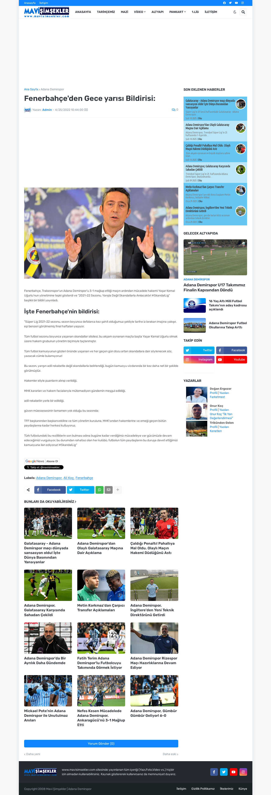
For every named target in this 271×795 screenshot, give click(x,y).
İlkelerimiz (226, 789)
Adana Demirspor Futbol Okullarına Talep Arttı (228, 325)
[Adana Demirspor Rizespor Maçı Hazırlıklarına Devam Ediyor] (154, 638)
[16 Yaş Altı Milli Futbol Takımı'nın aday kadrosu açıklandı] (195, 305)
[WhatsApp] (99, 490)
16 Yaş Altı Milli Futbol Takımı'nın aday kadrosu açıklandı (228, 305)
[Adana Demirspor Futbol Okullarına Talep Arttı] (195, 325)
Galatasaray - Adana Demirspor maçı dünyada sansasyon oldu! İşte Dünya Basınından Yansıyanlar (46, 552)
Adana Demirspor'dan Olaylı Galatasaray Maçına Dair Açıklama (100, 548)
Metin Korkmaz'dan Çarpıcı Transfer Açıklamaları (101, 607)
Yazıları (224, 393)
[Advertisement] (135, 53)
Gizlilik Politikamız (203, 789)
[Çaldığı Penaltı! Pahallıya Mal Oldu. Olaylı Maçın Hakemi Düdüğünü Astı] (154, 523)
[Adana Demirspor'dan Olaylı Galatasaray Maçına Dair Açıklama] (101, 523)
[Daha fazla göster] (118, 490)
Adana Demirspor (52, 89)
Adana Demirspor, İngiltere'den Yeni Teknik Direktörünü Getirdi (152, 610)
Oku (200, 118)
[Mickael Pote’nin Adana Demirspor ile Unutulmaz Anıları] (48, 690)
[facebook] (224, 3)
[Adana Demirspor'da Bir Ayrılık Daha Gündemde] (48, 638)
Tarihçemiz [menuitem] (106, 12)
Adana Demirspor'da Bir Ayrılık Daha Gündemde (45, 660)
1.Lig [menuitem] (195, 12)
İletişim (43, 2)
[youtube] (236, 3)
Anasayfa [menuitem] (83, 12)
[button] (234, 12)
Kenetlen (216, 431)
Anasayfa (30, 2)
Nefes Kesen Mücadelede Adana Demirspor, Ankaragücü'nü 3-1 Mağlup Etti (101, 718)
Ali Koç (69, 478)
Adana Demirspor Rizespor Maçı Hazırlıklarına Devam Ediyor (153, 663)
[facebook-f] (214, 772)
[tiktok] (199, 369)
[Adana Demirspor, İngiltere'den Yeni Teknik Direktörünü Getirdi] (154, 585)
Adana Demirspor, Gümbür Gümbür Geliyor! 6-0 (153, 713)
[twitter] (230, 3)
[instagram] (242, 3)
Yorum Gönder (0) (101, 744)
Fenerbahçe (84, 478)
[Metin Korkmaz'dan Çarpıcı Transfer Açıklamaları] (101, 585)
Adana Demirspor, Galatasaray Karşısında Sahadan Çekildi (44, 610)
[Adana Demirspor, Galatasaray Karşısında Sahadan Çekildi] (48, 585)
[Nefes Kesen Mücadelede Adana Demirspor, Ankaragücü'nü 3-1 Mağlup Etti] (101, 690)
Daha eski (169, 754)
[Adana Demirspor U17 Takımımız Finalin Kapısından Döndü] (215, 257)
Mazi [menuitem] (124, 12)
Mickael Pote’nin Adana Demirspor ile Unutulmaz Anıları (46, 715)
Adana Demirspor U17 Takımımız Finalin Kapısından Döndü (214, 287)
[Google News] (41, 463)
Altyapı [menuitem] (157, 12)
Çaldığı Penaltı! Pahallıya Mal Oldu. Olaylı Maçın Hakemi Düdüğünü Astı (152, 548)
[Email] (109, 490)
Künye (243, 789)
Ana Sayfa (31, 89)
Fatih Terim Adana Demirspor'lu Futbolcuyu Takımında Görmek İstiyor (99, 663)
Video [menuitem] (138, 12)
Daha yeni (33, 754)
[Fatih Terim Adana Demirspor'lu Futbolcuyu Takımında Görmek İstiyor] (101, 638)
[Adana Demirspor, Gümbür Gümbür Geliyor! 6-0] (154, 690)
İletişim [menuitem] (211, 12)
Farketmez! (217, 397)
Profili (213, 393)
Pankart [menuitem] (176, 12)
